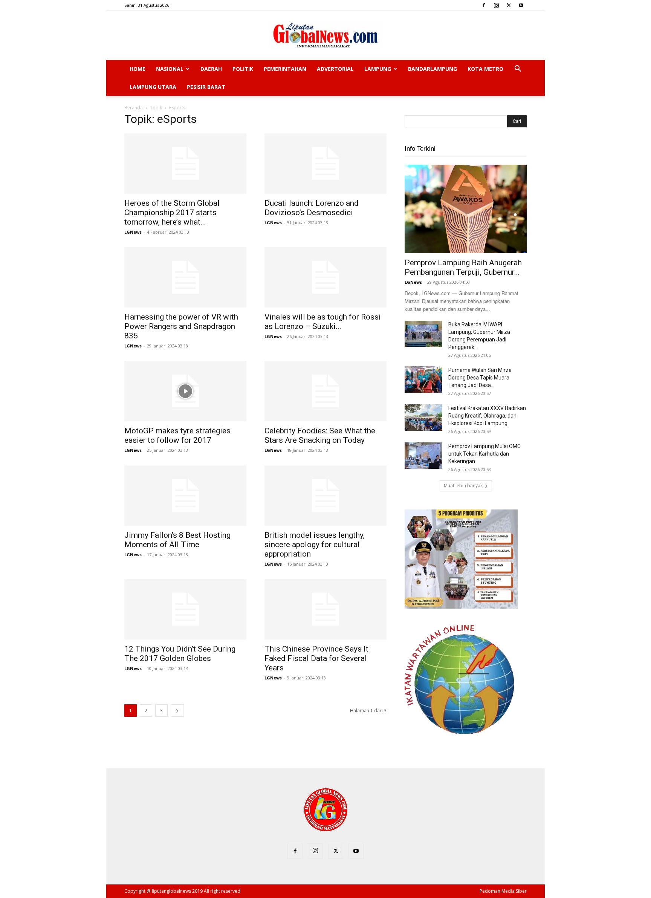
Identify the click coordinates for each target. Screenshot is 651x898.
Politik (242, 68)
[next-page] (177, 710)
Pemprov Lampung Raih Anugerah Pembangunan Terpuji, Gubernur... (463, 267)
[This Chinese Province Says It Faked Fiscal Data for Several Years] (325, 609)
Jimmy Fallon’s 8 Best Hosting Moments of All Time (177, 540)
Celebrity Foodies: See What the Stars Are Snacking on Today (319, 435)
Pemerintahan (285, 68)
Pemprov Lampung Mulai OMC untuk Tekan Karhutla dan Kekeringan (484, 453)
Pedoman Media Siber (503, 891)
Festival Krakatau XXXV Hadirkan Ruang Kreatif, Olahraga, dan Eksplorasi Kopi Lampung (487, 415)
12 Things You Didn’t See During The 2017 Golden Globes (179, 653)
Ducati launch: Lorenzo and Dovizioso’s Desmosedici (311, 208)
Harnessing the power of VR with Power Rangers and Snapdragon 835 (181, 326)
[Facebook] (483, 5)
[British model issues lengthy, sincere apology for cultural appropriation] (325, 495)
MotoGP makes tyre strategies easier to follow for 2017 (177, 435)
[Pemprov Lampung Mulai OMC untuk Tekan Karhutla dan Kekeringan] (423, 455)
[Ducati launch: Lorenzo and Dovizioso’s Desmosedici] (325, 163)
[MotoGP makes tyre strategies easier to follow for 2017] (185, 391)
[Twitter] (508, 5)
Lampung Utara (153, 86)
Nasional (169, 68)
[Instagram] (496, 5)
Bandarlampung (432, 68)
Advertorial (335, 68)
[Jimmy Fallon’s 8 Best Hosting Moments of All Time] (185, 495)
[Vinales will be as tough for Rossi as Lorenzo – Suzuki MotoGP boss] (325, 277)
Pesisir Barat (206, 86)
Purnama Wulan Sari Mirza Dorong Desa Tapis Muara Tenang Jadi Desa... (480, 377)
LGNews (133, 232)
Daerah (211, 68)
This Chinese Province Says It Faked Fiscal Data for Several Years (316, 658)
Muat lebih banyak (463, 485)
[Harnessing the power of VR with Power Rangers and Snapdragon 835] (185, 277)
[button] (518, 69)
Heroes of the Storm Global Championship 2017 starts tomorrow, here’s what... (172, 212)
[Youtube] (521, 5)
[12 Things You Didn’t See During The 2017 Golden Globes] (185, 609)
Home (137, 68)
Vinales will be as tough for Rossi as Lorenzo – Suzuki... (322, 321)
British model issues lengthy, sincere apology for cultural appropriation (314, 544)
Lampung (377, 68)
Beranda (133, 107)
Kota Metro (485, 68)
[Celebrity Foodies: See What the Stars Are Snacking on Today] (325, 391)
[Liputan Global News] (325, 35)
